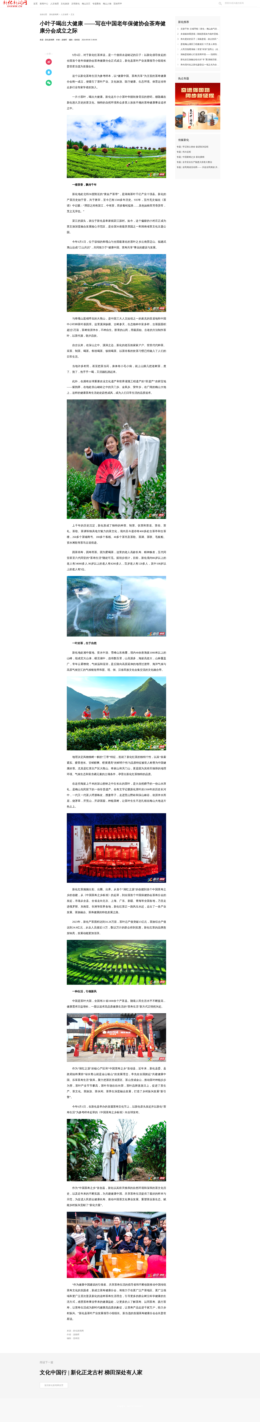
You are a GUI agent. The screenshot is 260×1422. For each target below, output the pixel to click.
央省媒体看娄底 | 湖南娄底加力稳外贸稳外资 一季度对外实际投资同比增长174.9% (198, 34)
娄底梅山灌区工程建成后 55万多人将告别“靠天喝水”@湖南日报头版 (198, 44)
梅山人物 (107, 4)
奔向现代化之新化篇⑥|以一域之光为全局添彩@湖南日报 (198, 65)
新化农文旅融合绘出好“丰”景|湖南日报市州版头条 (198, 59)
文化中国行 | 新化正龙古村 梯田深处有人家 (91, 1372)
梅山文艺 (86, 4)
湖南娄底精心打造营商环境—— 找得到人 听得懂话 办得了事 (198, 54)
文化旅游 (65, 4)
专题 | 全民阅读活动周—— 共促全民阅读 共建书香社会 (198, 167)
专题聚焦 (96, 4)
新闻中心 (44, 4)
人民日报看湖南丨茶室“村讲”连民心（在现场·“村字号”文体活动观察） (198, 49)
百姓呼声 (117, 4)
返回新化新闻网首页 (53, 1385)
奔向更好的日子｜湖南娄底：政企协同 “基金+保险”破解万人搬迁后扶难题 (198, 39)
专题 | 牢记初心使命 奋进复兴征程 (192, 147)
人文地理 (54, 4)
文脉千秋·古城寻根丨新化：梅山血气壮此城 (198, 29)
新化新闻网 (53, 14)
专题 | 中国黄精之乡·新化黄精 (190, 157)
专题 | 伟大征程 (184, 152)
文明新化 (75, 4)
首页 (35, 4)
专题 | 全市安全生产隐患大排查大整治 (194, 162)
